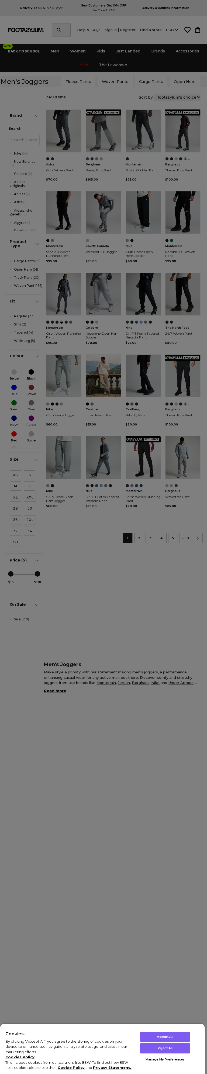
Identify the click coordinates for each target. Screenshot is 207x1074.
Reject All (165, 1048)
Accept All (165, 1037)
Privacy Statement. (112, 1067)
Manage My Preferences (165, 1059)
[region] (102, 1048)
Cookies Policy (19, 1057)
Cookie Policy (71, 1067)
